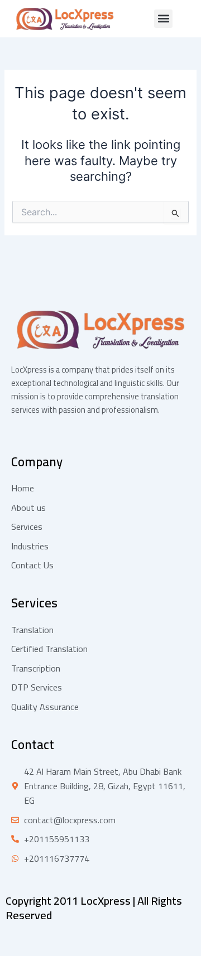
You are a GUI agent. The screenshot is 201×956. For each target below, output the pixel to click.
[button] (163, 18)
